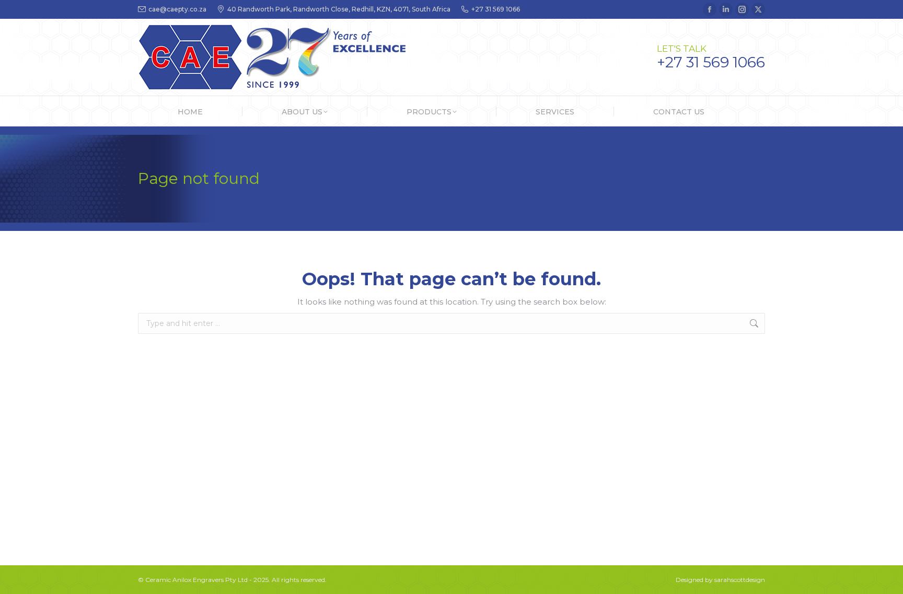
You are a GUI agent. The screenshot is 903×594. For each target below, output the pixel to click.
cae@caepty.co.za (177, 9)
